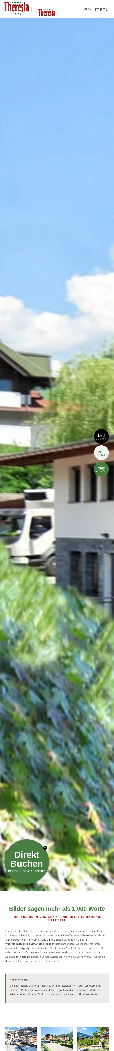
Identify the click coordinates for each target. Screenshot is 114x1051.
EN (89, 9)
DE (85, 9)
